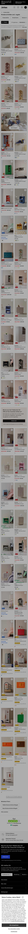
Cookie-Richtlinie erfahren (17, 921)
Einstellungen (14, 931)
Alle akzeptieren (14, 925)
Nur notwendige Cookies (14, 928)
